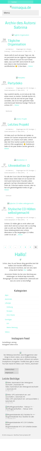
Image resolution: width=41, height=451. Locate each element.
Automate (8, 299)
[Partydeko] (20, 77)
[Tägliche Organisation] (20, 35)
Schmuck (8, 195)
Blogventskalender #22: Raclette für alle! (19, 417)
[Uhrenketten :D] (20, 160)
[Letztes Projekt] (20, 119)
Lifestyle (28, 49)
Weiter (30, 66)
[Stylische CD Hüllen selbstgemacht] (20, 203)
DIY (27, 88)
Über (25, 270)
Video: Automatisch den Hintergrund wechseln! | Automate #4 (21, 388)
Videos (7, 332)
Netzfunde (9, 111)
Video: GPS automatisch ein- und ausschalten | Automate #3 (22, 400)
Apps (6, 295)
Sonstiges (31, 88)
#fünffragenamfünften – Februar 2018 (18, 409)
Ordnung (7, 51)
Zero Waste (11, 315)
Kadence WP (27, 435)
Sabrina (10, 49)
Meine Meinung (12, 327)
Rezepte (9, 311)
